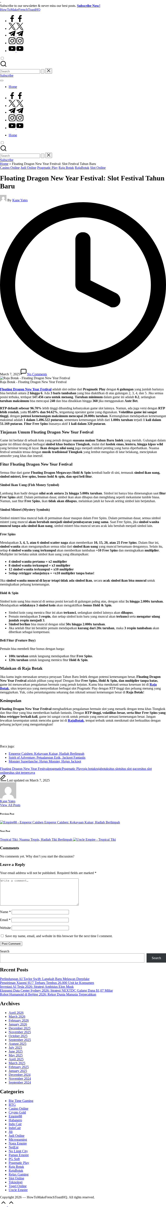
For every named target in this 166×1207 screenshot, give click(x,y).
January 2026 (18, 1024)
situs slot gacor (130, 768)
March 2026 (17, 1016)
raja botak (89, 768)
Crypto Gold (17, 1112)
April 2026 (16, 1012)
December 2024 (19, 1075)
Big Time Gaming (21, 1101)
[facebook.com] (16, 21)
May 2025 (16, 1055)
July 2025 (15, 1047)
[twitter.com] (16, 28)
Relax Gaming (19, 1174)
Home (4, 164)
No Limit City (18, 1151)
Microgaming (18, 1139)
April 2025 (16, 1059)
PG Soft (14, 1159)
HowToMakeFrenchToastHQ (20, 9)
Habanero (15, 1120)
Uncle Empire (18, 1190)
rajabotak (102, 768)
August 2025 (17, 1043)
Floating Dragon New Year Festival (24, 768)
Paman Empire (19, 1155)
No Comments (37, 374)
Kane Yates (7, 801)
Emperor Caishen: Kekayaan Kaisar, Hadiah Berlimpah (46, 753)
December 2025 (19, 1028)
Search (4, 951)
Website (5, 928)
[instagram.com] (16, 43)
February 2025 (19, 1067)
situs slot (114, 768)
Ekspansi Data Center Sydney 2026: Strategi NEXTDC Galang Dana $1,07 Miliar (56, 990)
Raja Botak (66, 167)
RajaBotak (82, 167)
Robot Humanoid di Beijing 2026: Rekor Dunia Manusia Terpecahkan (48, 994)
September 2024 (20, 1082)
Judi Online (28, 167)
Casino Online (10, 167)
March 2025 (17, 1063)
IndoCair (15, 1128)
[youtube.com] (16, 51)
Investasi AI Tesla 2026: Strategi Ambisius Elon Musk (37, 986)
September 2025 (20, 1040)
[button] (42, 71)
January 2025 (18, 1071)
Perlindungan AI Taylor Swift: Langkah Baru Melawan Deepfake (44, 979)
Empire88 (15, 1116)
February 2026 (19, 1020)
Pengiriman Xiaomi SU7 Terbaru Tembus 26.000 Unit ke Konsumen (47, 983)
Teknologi (15, 1182)
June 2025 (16, 1051)
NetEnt (13, 1147)
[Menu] (1, 80)
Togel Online (18, 1186)
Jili (11, 1132)
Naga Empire (18, 1143)
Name (5, 912)
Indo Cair (15, 1124)
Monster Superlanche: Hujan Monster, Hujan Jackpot (45, 761)
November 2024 (20, 1078)
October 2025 (18, 1036)
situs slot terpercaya (21, 772)
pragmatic (55, 768)
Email (5, 920)
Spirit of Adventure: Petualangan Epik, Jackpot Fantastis (47, 757)
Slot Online (98, 167)
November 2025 (20, 1032)
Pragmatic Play (47, 167)
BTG (12, 1104)
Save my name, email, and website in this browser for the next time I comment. (59, 936)
